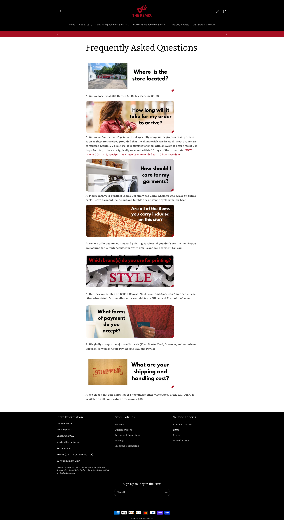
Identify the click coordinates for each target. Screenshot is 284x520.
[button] (60, 11)
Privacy (119, 440)
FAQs (176, 430)
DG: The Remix (146, 518)
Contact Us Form (182, 424)
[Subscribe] (166, 492)
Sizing (176, 435)
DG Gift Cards (181, 440)
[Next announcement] (226, 34)
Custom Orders (123, 430)
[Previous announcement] (57, 34)
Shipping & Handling (127, 446)
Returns (119, 424)
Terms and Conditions (127, 435)
